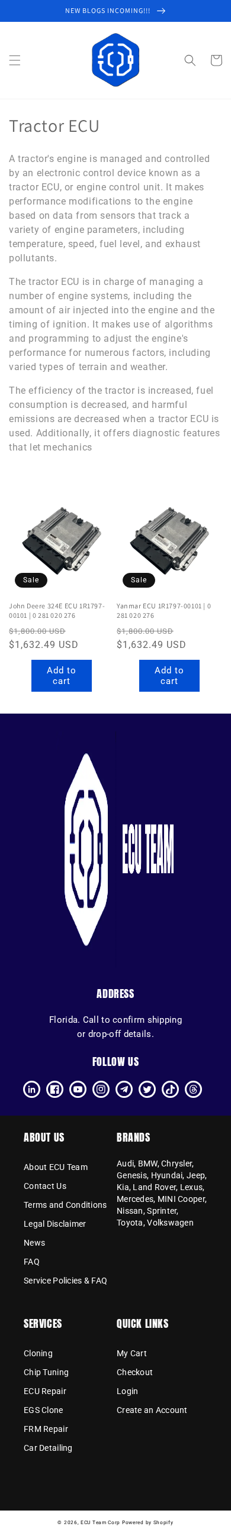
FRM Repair (46, 1429)
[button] (15, 60)
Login (127, 1391)
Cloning (38, 1353)
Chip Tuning (46, 1372)
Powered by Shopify (148, 1522)
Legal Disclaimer (55, 1224)
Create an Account (152, 1410)
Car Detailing (48, 1448)
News (34, 1242)
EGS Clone (43, 1410)
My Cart (132, 1353)
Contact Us (45, 1186)
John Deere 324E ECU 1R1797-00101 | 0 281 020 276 (57, 610)
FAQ (32, 1261)
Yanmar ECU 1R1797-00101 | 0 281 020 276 (164, 610)
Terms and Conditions (65, 1205)
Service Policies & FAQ (65, 1280)
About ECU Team (56, 1167)
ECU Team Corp (100, 1522)
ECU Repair (45, 1391)
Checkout (135, 1372)
